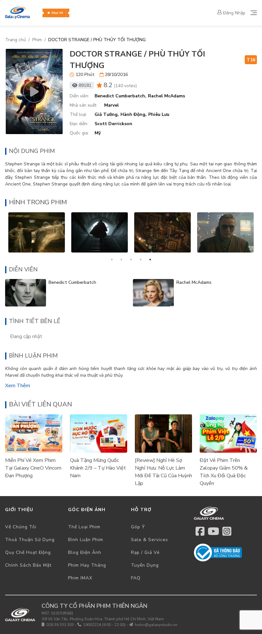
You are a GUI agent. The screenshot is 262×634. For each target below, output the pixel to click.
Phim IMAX (80, 578)
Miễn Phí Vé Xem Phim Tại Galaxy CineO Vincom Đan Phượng (33, 468)
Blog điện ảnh (84, 552)
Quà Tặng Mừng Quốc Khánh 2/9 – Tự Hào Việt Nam (98, 468)
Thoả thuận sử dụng (30, 540)
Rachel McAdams (194, 282)
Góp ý (138, 527)
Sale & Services (149, 540)
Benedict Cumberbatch (72, 282)
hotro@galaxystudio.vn (156, 624)
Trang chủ (15, 40)
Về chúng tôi (20, 527)
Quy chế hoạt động (28, 552)
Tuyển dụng (145, 565)
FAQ (136, 578)
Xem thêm (17, 385)
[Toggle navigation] (253, 13)
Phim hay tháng (87, 565)
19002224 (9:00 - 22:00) (104, 624)
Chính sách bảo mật (28, 565)
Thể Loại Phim (84, 527)
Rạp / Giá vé (145, 552)
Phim (37, 40)
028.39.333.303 (60, 624)
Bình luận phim (85, 540)
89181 (85, 85)
